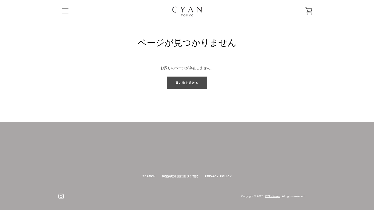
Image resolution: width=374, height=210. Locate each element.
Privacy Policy (218, 176)
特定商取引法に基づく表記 (180, 176)
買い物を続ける (187, 82)
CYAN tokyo (272, 196)
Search (149, 176)
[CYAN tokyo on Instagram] (61, 196)
